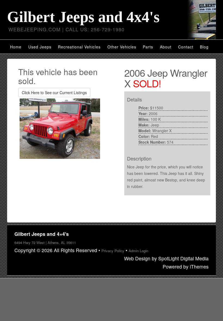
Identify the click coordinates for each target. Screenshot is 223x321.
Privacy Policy (112, 250)
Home (15, 47)
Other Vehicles (121, 47)
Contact (185, 47)
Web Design (137, 258)
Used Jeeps (39, 47)
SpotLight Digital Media (183, 258)
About (165, 47)
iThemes (199, 266)
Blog (204, 47)
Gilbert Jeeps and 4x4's (83, 16)
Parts (148, 47)
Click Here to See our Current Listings (54, 92)
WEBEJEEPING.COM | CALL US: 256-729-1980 (66, 29)
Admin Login (138, 250)
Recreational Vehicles (79, 47)
